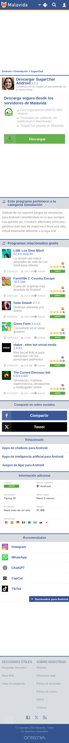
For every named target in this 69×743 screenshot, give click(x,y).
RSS (43, 717)
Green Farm (21, 323)
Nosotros (41, 667)
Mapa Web (8, 675)
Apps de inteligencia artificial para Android (32, 456)
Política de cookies (47, 691)
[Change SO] (43, 5)
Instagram (19, 546)
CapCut (17, 578)
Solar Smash (22, 302)
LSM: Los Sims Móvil (28, 250)
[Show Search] (54, 5)
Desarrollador (10, 495)
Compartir (39, 415)
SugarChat (36, 71)
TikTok (16, 588)
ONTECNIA (34, 737)
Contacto (41, 707)
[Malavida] (14, 5)
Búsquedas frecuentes (14, 667)
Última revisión (42, 495)
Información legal (45, 675)
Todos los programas (13, 683)
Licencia (7, 483)
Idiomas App (9, 519)
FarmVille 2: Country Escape (34, 278)
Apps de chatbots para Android (25, 448)
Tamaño (40, 507)
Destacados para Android (51, 599)
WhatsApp (19, 557)
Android (7, 71)
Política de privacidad (48, 683)
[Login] (64, 5)
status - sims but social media (34, 344)
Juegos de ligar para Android (23, 465)
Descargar (37, 139)
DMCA (40, 699)
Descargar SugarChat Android (35, 81)
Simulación (21, 71)
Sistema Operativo (44, 483)
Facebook (26, 717)
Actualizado (9, 507)
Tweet (39, 427)
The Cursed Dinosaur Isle (31, 372)
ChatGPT (18, 567)
